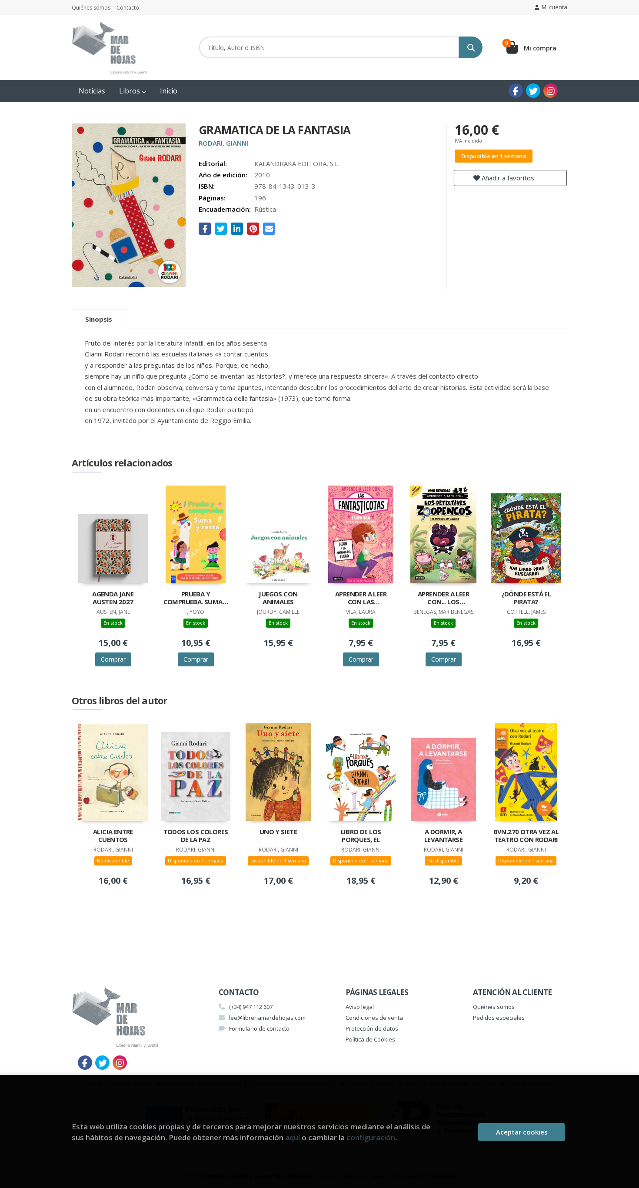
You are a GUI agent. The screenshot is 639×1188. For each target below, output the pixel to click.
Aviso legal (360, 1007)
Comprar (113, 659)
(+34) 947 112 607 (251, 1007)
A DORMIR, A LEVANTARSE (443, 836)
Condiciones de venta (374, 1018)
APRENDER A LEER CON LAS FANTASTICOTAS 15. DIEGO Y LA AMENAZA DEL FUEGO (360, 598)
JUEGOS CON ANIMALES (278, 598)
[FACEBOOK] (516, 90)
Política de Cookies (370, 1039)
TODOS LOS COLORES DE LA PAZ (195, 836)
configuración (370, 1137)
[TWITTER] (533, 90)
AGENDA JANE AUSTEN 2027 (112, 598)
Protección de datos (372, 1028)
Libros (130, 91)
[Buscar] (471, 47)
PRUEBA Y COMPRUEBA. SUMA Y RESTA (195, 598)
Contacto (127, 7)
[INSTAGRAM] (550, 90)
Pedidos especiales (499, 1018)
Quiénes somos (91, 7)
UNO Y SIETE (278, 832)
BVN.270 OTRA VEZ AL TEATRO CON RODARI (526, 836)
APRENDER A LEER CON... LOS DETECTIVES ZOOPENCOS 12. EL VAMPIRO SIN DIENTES (443, 598)
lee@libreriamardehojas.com (267, 1018)
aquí (292, 1137)
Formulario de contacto (259, 1028)
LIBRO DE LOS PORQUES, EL (361, 836)
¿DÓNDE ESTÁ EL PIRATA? (526, 598)
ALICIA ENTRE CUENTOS (113, 836)
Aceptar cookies (522, 1132)
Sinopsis (98, 319)
